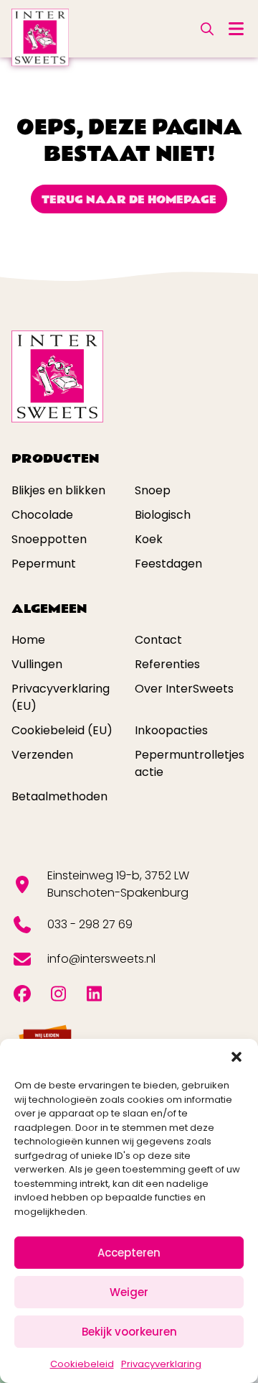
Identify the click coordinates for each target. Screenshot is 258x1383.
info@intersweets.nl (101, 958)
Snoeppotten (49, 539)
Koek (149, 539)
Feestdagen (168, 563)
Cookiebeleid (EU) (62, 730)
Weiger (129, 1292)
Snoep (153, 490)
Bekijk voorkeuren (129, 1331)
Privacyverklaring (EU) (60, 697)
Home (28, 640)
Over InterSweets (184, 688)
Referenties (167, 664)
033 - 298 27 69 (90, 924)
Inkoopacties (171, 730)
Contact (158, 640)
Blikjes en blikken (58, 490)
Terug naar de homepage (129, 199)
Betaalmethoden (59, 796)
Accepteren (129, 1252)
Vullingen (36, 664)
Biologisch (163, 515)
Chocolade (42, 515)
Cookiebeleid (82, 1364)
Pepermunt (43, 563)
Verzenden (42, 754)
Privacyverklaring (161, 1364)
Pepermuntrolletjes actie (189, 763)
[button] (236, 1057)
